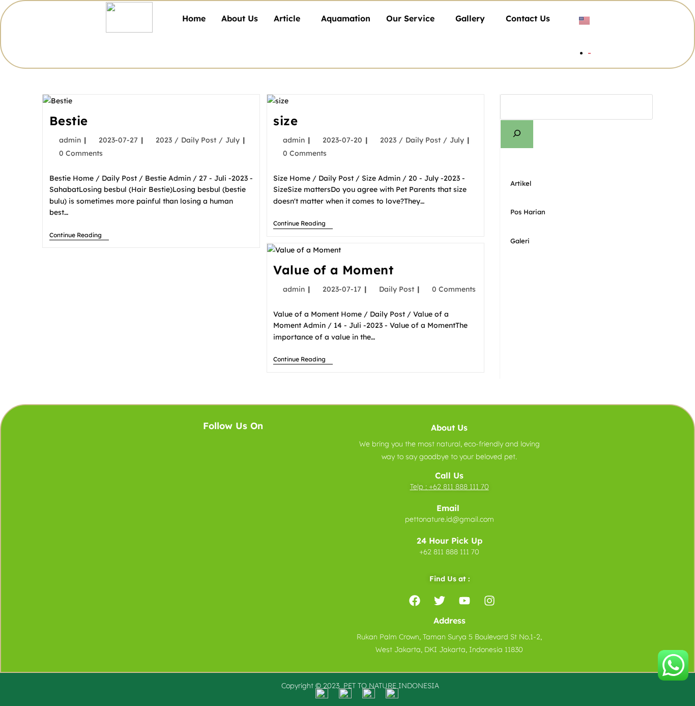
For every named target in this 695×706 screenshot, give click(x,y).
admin (70, 140)
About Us (239, 18)
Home (194, 18)
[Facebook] (414, 600)
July (232, 140)
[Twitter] (439, 600)
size (285, 120)
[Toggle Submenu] (635, 183)
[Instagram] (489, 600)
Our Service (410, 18)
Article (287, 18)
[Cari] (517, 134)
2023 (164, 140)
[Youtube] (464, 600)
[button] (289, 18)
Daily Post (198, 140)
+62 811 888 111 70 (459, 486)
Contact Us (528, 18)
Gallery (470, 18)
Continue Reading (79, 235)
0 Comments (81, 153)
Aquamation (345, 18)
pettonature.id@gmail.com (449, 519)
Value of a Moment (333, 269)
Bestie (69, 120)
